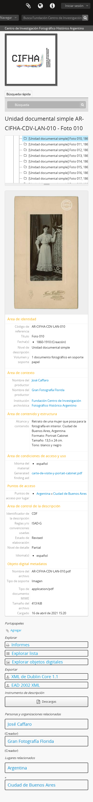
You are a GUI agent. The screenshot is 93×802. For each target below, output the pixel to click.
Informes (20, 645)
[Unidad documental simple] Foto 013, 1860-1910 (61, 156)
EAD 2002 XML (25, 685)
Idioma (40, 6)
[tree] (46, 159)
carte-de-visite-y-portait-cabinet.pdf (57, 473)
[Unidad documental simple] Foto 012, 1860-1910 (61, 150)
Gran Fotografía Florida (48, 390)
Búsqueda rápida (18, 94)
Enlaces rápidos (52, 6)
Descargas (48, 702)
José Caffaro (40, 380)
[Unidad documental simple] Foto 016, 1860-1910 (61, 173)
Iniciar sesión (74, 6)
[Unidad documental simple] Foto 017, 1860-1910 (61, 178)
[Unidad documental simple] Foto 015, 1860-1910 (61, 167)
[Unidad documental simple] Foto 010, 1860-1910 (61, 138)
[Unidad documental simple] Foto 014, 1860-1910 (61, 161)
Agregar (15, 630)
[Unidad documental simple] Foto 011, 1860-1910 (61, 144)
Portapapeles (28, 6)
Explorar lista (24, 653)
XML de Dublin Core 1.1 (34, 676)
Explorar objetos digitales (37, 662)
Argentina (43, 493)
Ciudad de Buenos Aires (70, 493)
